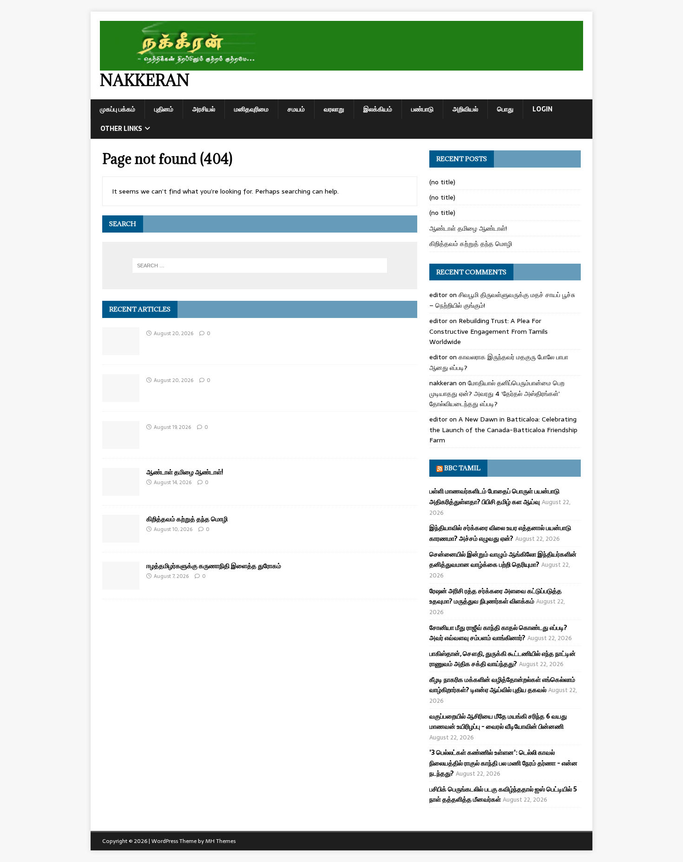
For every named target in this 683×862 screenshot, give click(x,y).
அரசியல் (203, 109)
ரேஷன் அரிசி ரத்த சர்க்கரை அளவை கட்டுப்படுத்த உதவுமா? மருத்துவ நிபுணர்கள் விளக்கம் (495, 596)
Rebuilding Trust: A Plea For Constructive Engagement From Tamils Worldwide (488, 331)
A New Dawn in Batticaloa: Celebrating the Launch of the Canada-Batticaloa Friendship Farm (503, 429)
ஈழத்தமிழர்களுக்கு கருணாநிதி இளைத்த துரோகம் (213, 565)
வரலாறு (334, 109)
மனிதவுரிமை (251, 109)
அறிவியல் (465, 109)
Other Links (121, 128)
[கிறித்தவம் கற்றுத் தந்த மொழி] (120, 537)
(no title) (442, 182)
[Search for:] (259, 265)
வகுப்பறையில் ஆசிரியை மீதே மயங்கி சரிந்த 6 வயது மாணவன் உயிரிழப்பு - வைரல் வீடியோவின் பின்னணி (498, 721)
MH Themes (220, 841)
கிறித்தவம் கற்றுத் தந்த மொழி (187, 518)
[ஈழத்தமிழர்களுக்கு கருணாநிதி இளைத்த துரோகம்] (120, 584)
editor (438, 295)
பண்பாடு (422, 109)
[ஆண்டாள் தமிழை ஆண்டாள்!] (120, 491)
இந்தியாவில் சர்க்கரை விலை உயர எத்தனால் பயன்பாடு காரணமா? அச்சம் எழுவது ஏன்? (500, 533)
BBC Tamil (462, 468)
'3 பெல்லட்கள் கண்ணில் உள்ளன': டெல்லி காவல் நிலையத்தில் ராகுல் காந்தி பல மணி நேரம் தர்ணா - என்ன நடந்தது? (503, 762)
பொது (505, 109)
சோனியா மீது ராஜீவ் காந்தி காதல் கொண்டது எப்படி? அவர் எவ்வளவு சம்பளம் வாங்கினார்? (498, 632)
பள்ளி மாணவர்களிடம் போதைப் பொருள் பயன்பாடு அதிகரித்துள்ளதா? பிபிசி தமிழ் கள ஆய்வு (494, 496)
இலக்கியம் (377, 109)
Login (542, 109)
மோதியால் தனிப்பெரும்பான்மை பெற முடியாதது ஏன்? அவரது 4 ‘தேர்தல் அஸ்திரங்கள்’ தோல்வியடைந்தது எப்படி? (497, 393)
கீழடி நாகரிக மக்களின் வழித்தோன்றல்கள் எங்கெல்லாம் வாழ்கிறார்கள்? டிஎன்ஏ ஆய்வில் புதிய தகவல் (502, 684)
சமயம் (296, 109)
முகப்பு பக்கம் (117, 109)
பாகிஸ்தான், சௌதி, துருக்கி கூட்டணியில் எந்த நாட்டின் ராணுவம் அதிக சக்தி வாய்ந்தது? (502, 658)
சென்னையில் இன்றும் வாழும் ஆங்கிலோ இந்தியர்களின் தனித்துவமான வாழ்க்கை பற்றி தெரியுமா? (503, 559)
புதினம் (163, 109)
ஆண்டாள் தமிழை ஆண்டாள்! (184, 471)
